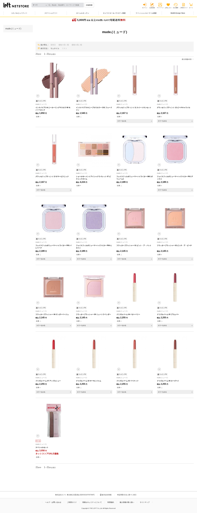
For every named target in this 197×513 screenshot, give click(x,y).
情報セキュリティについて (92, 502)
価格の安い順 (63, 45)
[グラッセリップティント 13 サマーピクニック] (54, 149)
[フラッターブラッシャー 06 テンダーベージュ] (54, 287)
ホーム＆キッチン (82, 13)
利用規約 (110, 502)
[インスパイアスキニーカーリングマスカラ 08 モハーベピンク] (54, 80)
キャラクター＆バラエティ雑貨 (114, 13)
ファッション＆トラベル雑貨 (146, 13)
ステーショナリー (50, 13)
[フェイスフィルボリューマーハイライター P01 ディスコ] (175, 149)
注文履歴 (175, 7)
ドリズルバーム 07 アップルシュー (48, 381)
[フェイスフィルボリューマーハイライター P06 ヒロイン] (94, 218)
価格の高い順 (77, 45)
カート (191, 7)
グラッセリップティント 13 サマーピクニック (52, 176)
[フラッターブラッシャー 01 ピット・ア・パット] (134, 218)
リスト (64, 48)
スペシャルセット (42, 447)
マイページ (160, 7)
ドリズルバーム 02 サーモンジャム (88, 381)
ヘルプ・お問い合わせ (53, 502)
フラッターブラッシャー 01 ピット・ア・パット (133, 245)
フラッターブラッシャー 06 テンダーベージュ (52, 314)
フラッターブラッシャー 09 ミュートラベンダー (93, 314)
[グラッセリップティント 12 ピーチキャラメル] (175, 80)
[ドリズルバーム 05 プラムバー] (175, 287)
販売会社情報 (106, 495)
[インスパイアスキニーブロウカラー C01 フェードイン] (94, 80)
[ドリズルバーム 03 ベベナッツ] (134, 354)
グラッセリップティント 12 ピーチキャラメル (173, 107)
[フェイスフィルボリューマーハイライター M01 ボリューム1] (134, 149)
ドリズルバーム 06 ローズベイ (168, 381)
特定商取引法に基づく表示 (126, 495)
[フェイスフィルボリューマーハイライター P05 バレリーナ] (54, 218)
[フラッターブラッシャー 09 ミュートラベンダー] (94, 287)
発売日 (53, 45)
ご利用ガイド (184, 7)
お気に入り (168, 7)
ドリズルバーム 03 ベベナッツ (127, 381)
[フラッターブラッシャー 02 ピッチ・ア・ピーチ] (175, 218)
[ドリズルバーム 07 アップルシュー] (54, 354)
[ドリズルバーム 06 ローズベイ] (175, 354)
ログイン (144, 7)
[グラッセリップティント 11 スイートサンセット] (134, 80)
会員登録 (152, 7)
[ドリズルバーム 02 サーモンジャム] (94, 354)
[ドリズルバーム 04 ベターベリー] (134, 287)
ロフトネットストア (16, 5)
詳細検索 (89, 5)
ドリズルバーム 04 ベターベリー (128, 314)
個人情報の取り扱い (127, 502)
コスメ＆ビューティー (19, 13)
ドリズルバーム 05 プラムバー (168, 314)
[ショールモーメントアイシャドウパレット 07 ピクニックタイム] (94, 149)
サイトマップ (145, 502)
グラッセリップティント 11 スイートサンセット (133, 107)
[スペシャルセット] (54, 420)
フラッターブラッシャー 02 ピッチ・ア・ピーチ (174, 245)
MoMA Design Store (178, 13)
